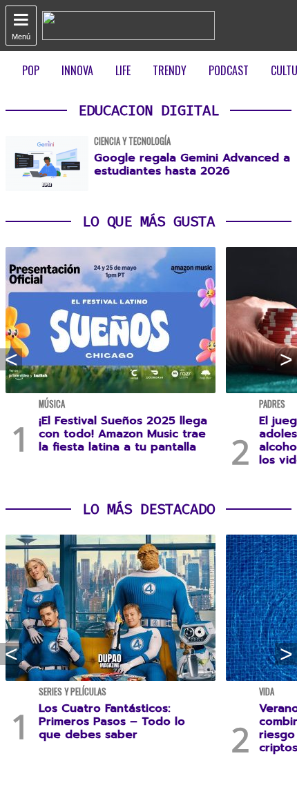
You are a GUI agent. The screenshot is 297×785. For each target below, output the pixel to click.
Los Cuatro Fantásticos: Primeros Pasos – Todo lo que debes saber (112, 721)
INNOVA (77, 70)
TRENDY (169, 70)
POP (30, 70)
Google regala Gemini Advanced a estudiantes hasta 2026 (192, 164)
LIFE (123, 70)
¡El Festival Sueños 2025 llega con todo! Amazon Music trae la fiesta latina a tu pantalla (123, 434)
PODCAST (229, 70)
